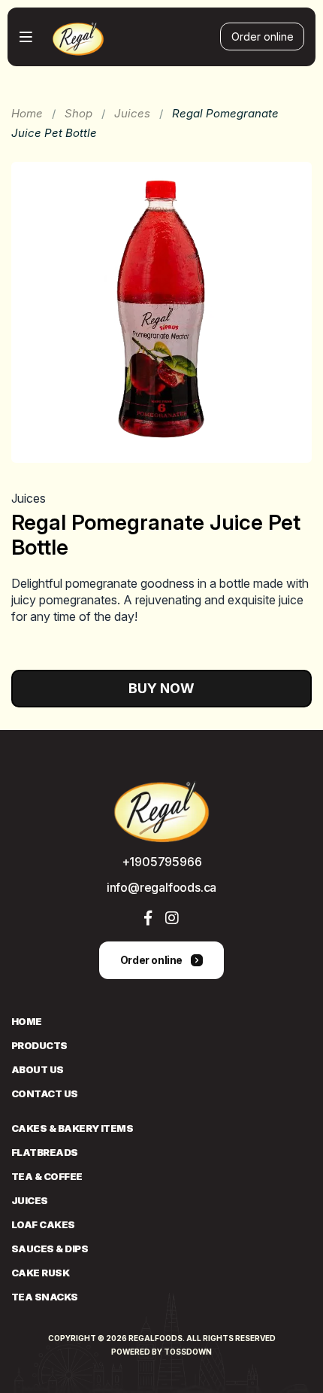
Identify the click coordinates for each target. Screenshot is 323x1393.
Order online (262, 36)
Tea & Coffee (47, 1176)
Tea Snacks (44, 1297)
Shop (78, 113)
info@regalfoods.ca (161, 887)
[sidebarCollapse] (26, 37)
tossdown (188, 1351)
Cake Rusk (40, 1273)
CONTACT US (44, 1093)
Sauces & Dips (49, 1248)
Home (27, 113)
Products (39, 1045)
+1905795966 (162, 861)
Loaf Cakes (43, 1224)
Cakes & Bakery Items (72, 1128)
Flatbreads (44, 1152)
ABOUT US (37, 1069)
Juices (132, 113)
